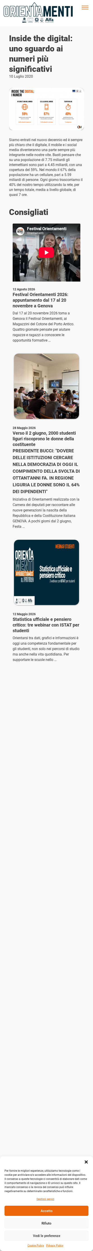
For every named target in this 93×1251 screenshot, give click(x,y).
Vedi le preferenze (46, 1236)
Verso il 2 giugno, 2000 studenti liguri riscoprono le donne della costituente (44, 438)
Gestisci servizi (45, 1199)
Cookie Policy (36, 1245)
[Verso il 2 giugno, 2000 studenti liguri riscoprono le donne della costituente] (46, 386)
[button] (86, 1162)
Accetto (47, 1211)
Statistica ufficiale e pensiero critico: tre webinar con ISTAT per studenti (46, 625)
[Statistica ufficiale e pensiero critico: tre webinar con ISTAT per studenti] (46, 572)
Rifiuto (46, 1223)
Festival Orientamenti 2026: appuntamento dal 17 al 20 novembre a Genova (40, 300)
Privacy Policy (54, 1245)
